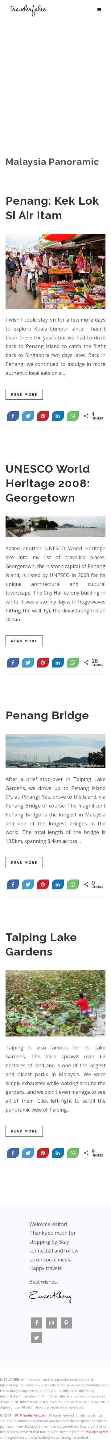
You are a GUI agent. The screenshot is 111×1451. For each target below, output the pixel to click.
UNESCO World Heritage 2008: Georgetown (48, 483)
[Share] (57, 416)
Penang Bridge (47, 715)
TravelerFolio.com (35, 1415)
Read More (24, 394)
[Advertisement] (55, 77)
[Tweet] (27, 416)
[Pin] (42, 416)
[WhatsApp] (72, 416)
